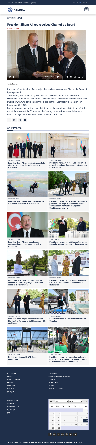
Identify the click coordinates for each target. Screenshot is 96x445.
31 (59, 428)
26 (71, 424)
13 (76, 417)
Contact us (12, 400)
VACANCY (11, 410)
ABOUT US (11, 404)
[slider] (28, 77)
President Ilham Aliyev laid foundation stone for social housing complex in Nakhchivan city (68, 243)
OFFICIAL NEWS (14, 18)
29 (87, 424)
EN (80, 3)
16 (53, 421)
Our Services (13, 407)
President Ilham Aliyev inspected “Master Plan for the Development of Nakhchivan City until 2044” (27, 321)
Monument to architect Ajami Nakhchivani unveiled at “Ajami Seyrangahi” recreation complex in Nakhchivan (25, 282)
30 (53, 428)
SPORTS (51, 379)
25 (64, 424)
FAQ (8, 413)
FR (86, 3)
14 (81, 417)
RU (77, 3)
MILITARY (11, 386)
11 (64, 417)
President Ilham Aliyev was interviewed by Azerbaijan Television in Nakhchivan (26, 202)
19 (71, 421)
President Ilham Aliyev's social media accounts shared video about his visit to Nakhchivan (24, 244)
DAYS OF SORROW (55, 389)
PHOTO (10, 376)
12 (71, 417)
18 (64, 421)
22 (87, 421)
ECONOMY (52, 373)
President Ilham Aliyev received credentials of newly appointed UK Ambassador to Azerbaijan (26, 165)
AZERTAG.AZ (12, 373)
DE (84, 3)
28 (81, 424)
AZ (74, 3)
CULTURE (11, 389)
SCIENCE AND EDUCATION (59, 376)
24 (59, 424)
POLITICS (11, 383)
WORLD (51, 386)
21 (81, 421)
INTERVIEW (53, 383)
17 (59, 421)
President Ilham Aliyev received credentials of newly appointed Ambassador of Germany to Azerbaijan (68, 165)
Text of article (12, 84)
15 (87, 417)
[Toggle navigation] (86, 9)
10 (59, 417)
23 (53, 424)
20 (76, 421)
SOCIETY (10, 392)
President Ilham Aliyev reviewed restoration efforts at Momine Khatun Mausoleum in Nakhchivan (67, 282)
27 (76, 424)
